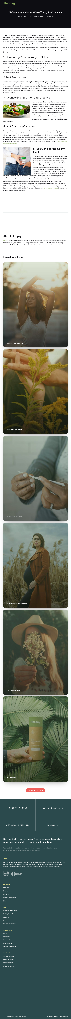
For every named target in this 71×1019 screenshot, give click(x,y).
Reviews (6, 917)
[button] (66, 3)
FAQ (4, 920)
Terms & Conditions (52, 1016)
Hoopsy (50, 16)
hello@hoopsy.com (53, 825)
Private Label (7, 943)
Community (7, 940)
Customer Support (9, 959)
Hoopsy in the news (9, 898)
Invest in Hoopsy (8, 966)
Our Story (6, 888)
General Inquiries (8, 956)
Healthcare (6, 936)
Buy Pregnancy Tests (10, 910)
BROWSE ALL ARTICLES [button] (35, 790)
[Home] (10, 226)
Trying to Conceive (37, 16)
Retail (5, 933)
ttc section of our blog (50, 188)
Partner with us (8, 963)
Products (6, 894)
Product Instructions (9, 924)
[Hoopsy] (9, 3)
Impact (5, 891)
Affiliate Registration (9, 946)
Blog (4, 901)
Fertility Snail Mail (8, 914)
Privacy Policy (64, 1016)
